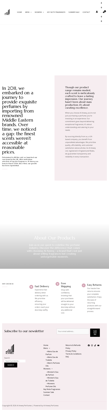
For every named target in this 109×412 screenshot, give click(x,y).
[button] (30, 12)
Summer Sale (74, 12)
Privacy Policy (71, 351)
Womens (38, 12)
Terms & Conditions (73, 354)
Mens (27, 12)
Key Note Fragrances (56, 12)
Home (19, 12)
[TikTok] (95, 345)
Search (7, 358)
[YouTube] (98, 345)
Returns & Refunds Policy (73, 346)
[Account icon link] (97, 12)
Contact (86, 12)
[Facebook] (89, 345)
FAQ (67, 357)
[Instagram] (92, 345)
